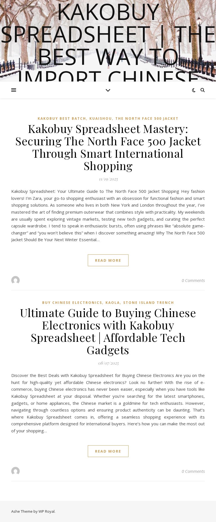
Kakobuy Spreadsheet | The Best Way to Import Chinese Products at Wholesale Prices (108, 67)
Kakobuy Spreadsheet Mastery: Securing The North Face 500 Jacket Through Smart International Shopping (108, 147)
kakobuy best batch (62, 118)
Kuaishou (100, 118)
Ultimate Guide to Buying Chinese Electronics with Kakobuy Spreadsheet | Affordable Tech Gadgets (108, 331)
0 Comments (193, 280)
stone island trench (148, 302)
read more (108, 260)
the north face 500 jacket (147, 118)
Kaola (112, 302)
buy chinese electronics (72, 302)
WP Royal (47, 511)
